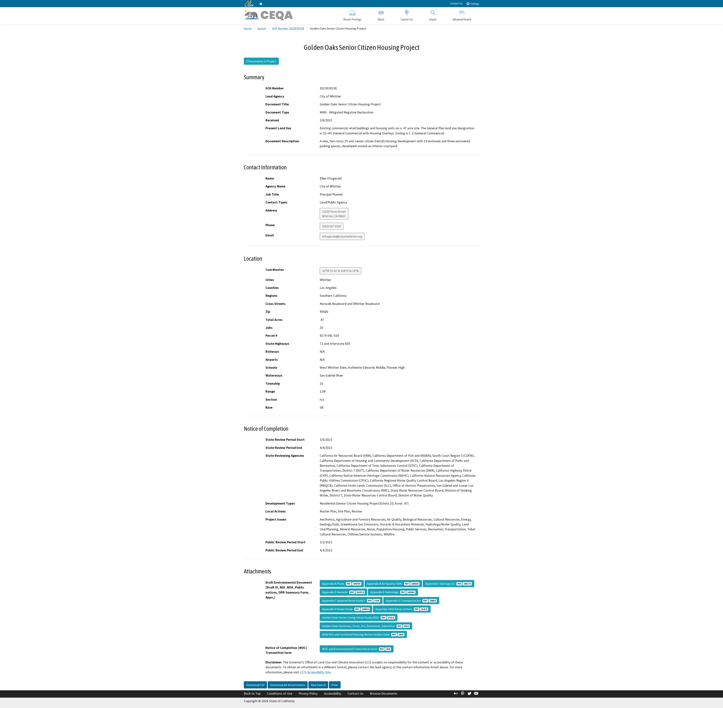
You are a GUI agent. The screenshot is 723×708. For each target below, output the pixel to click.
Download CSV (255, 685)
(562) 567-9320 (331, 226)
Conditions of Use (279, 693)
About (381, 19)
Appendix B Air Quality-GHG (393, 583)
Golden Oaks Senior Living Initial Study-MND (358, 617)
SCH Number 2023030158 (288, 28)
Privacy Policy (308, 693)
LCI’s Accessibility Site (315, 672)
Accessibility (332, 693)
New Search (318, 685)
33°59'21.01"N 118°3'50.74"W (340, 271)
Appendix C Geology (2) (448, 583)
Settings (474, 3)
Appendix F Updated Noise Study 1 (350, 600)
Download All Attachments (287, 685)
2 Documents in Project (261, 61)
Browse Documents (383, 693)
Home (248, 28)
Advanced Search (462, 19)
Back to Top (252, 693)
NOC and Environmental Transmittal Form (356, 649)
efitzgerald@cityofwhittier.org (342, 236)
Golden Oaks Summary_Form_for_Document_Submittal (365, 626)
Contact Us (456, 3)
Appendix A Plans (341, 583)
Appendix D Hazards (343, 592)
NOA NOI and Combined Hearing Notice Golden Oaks (362, 634)
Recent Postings (352, 19)
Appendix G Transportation (411, 600)
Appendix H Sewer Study (345, 609)
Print (334, 685)
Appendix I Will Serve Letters (401, 609)
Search (432, 19)
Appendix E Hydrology (392, 592)
